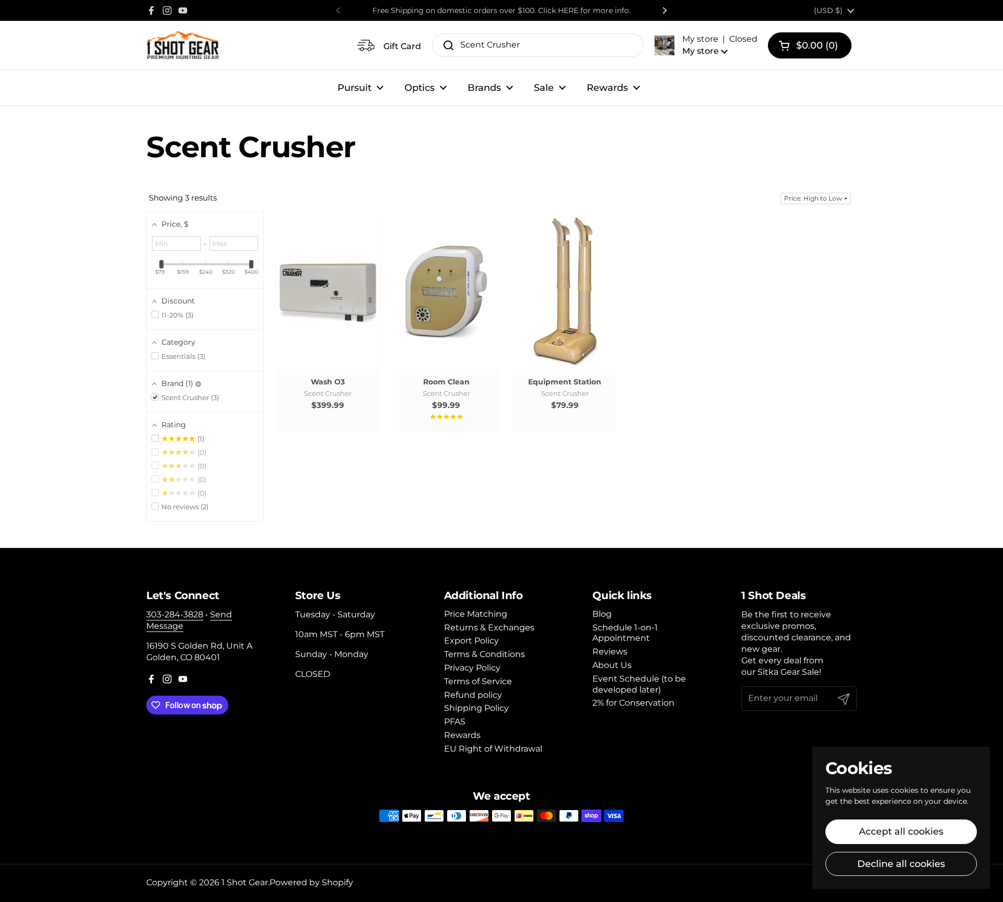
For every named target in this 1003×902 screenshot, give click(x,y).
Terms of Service (478, 681)
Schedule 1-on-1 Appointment (625, 633)
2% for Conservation (633, 703)
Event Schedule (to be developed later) (639, 684)
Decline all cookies (901, 864)
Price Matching (475, 614)
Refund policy (473, 695)
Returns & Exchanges (489, 627)
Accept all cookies (901, 831)
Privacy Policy (472, 668)
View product (328, 301)
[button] (706, 44)
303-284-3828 (174, 614)
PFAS (454, 722)
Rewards (462, 735)
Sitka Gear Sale (788, 672)
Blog (602, 614)
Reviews (609, 652)
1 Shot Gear (244, 882)
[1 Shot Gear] (182, 45)
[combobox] (538, 45)
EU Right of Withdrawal (493, 749)
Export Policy (471, 641)
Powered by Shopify (311, 882)
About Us (612, 665)
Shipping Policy (476, 708)
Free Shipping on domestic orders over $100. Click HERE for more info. (501, 10)
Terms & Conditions (484, 654)
